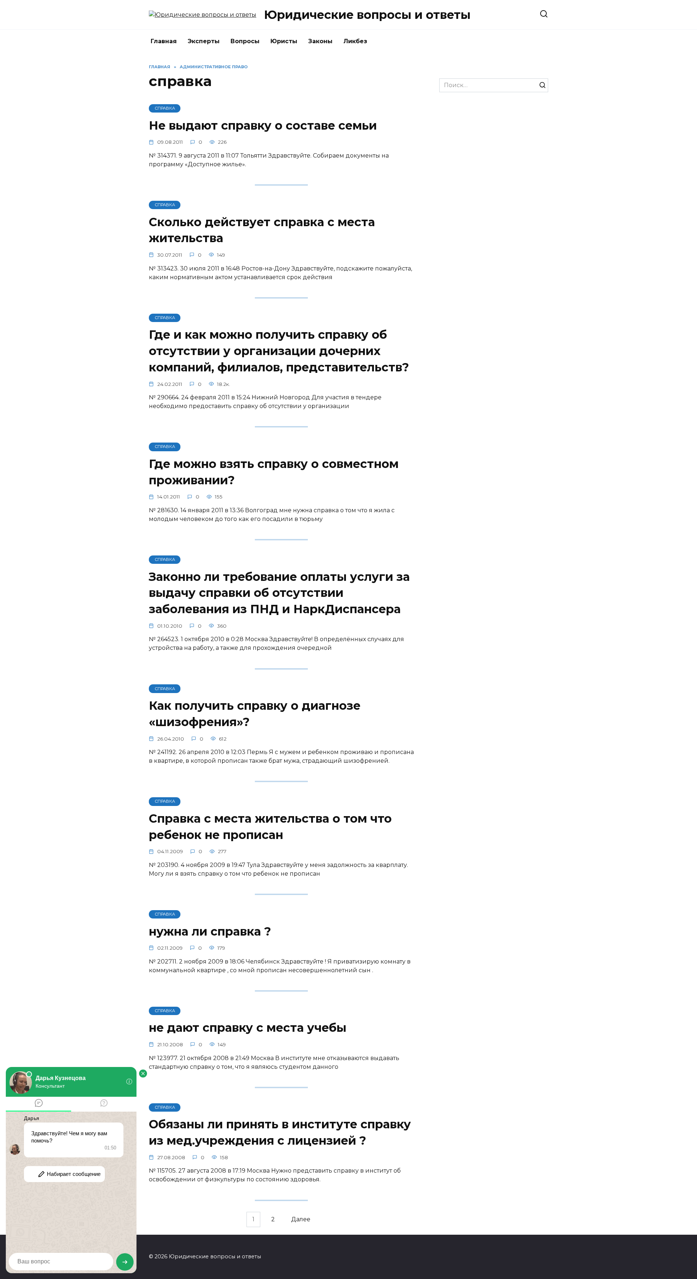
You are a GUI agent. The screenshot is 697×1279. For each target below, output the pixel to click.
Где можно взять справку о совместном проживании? (274, 472)
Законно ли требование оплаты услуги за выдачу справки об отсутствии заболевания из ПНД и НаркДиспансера (279, 593)
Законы (320, 41)
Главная (164, 41)
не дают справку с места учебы (247, 1028)
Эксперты (204, 41)
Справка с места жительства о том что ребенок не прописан (270, 826)
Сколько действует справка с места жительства (262, 230)
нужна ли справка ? (210, 931)
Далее (300, 1219)
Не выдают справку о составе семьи (263, 125)
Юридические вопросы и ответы (367, 15)
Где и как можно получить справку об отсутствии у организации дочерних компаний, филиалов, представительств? (279, 351)
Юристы (283, 41)
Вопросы (245, 41)
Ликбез (355, 41)
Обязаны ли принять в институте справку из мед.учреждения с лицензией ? (280, 1132)
